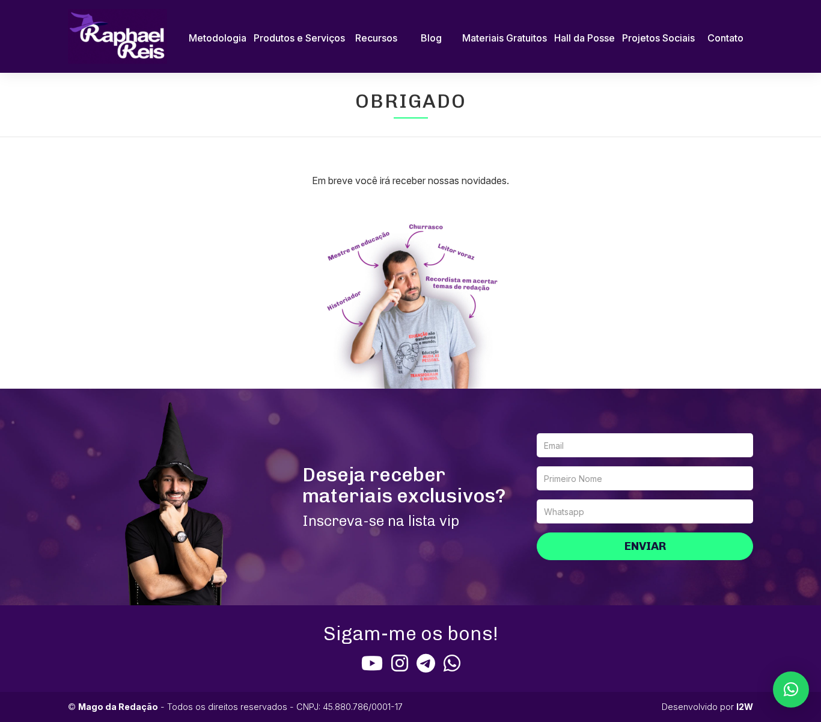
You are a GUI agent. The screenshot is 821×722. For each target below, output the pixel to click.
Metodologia (217, 38)
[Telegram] (426, 663)
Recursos (376, 38)
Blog (431, 38)
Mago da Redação (118, 707)
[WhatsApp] (452, 663)
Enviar (645, 546)
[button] (791, 689)
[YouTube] (372, 663)
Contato (725, 38)
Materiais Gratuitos (504, 38)
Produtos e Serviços (299, 38)
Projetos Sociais (658, 38)
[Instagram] (399, 663)
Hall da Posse (584, 38)
